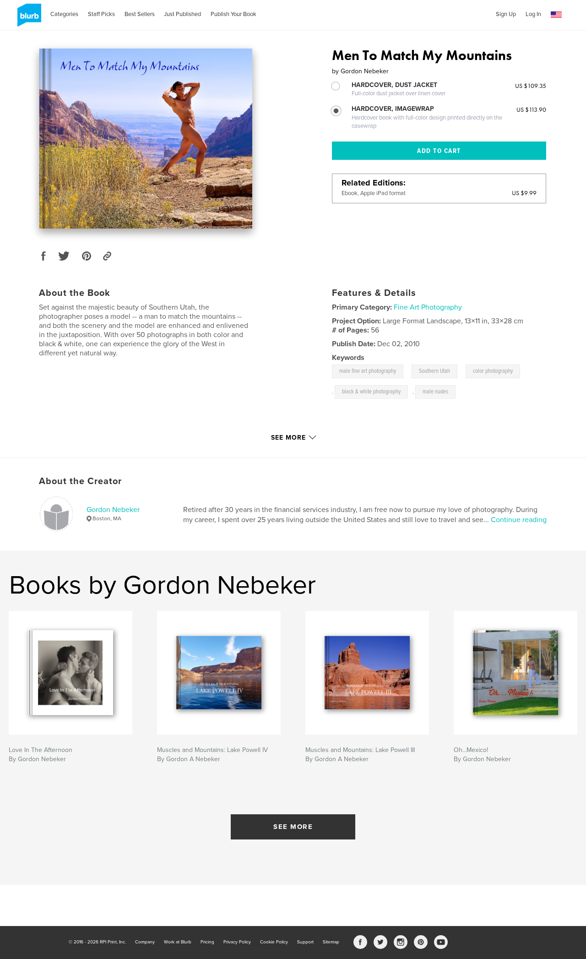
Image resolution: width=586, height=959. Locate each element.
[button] (556, 15)
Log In (533, 14)
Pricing (207, 942)
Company (145, 942)
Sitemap (331, 942)
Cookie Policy (274, 942)
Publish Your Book (233, 14)
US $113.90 (531, 109)
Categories (64, 14)
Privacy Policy (237, 942)
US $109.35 (530, 86)
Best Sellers (140, 14)
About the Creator (80, 481)
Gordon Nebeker (113, 509)
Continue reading (519, 519)
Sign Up (506, 14)
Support (305, 942)
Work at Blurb (177, 942)
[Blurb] (28, 19)
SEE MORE (293, 827)
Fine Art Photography (428, 307)
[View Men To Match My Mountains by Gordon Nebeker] (145, 139)
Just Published (182, 14)
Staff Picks (101, 14)
